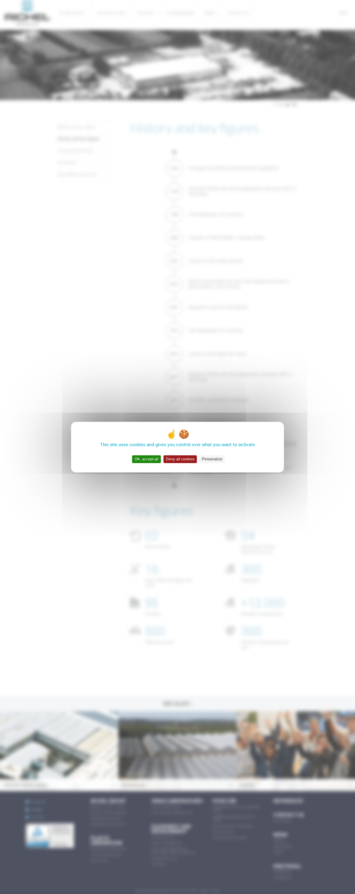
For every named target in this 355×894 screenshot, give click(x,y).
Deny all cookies (180, 459)
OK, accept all (146, 459)
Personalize (212, 459)
